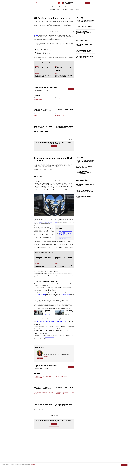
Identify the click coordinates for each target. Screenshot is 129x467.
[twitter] (53, 31)
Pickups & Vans (37, 156)
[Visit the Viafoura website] (71, 141)
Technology (59, 9)
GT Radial (36, 35)
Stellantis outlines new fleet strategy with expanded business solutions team (65, 233)
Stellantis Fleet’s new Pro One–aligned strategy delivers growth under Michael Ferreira (65, 236)
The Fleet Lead (47, 318)
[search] (37, 3)
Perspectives (65, 9)
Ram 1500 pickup (42, 297)
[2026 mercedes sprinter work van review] (59, 316)
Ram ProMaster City (49, 343)
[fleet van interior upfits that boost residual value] (38, 316)
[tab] (37, 137)
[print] (73, 31)
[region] (54, 139)
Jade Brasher (37, 171)
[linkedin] (52, 31)
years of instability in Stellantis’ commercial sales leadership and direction (52, 325)
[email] (57, 31)
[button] (35, 3)
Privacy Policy (33, 464)
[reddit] (55, 31)
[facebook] (50, 31)
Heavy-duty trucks (66, 297)
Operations (52, 9)
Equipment (77, 9)
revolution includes (40, 227)
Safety (71, 9)
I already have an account (54, 149)
